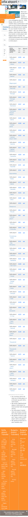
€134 (19, 177)
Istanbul (12, 132)
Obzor (12, 194)
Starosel (12, 328)
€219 (19, 389)
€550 (19, 130)
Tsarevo (12, 356)
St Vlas (12, 316)
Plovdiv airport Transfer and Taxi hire (13, 473)
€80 (19, 222)
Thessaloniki (13, 342)
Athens (12, 64)
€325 (19, 192)
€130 (19, 378)
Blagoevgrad (13, 83)
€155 (19, 203)
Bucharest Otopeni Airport (13, 112)
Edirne (12, 119)
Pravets (12, 224)
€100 (19, 74)
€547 (19, 104)
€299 (19, 57)
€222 (19, 159)
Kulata (12, 178)
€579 (19, 62)
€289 (19, 198)
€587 (19, 109)
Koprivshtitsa (13, 173)
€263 (19, 227)
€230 (19, 248)
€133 (19, 258)
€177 (19, 182)
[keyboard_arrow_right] (3, 22)
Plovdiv (12, 211)
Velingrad (13, 380)
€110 (19, 241)
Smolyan (12, 293)
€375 (19, 364)
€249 (19, 331)
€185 (19, 371)
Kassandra (13, 156)
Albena (12, 59)
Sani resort (13, 265)
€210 (19, 297)
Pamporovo (13, 206)
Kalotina (12, 144)
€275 (19, 274)
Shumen (12, 271)
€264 (19, 154)
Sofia (11, 298)
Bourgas (12, 93)
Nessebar (13, 189)
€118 (19, 170)
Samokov (13, 255)
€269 (19, 264)
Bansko (12, 76)
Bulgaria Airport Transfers (15, 432)
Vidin (11, 385)
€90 (19, 215)
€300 (19, 307)
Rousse (12, 250)
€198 (19, 286)
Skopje (12, 276)
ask (24, 57)
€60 (19, 86)
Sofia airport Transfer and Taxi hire (13, 443)
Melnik (12, 184)
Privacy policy (18, 514)
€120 (19, 253)
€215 (19, 92)
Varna (11, 361)
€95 (19, 210)
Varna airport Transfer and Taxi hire (13, 463)
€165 (19, 232)
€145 (19, 319)
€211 (19, 147)
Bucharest (13, 106)
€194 (19, 291)
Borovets (12, 88)
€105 (19, 142)
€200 (19, 345)
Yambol (12, 390)
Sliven (12, 288)
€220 (19, 383)
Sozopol (12, 304)
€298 (19, 118)
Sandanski (13, 260)
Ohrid (11, 199)
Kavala (12, 161)
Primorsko (13, 229)
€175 (19, 165)
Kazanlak (12, 166)
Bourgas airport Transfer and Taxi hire (14, 453)
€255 (19, 97)
